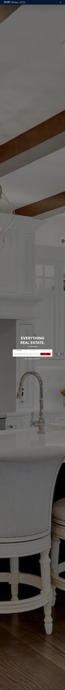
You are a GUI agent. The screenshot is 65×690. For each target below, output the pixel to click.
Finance (45, 350)
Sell (32, 350)
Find (19, 350)
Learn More (37, 358)
